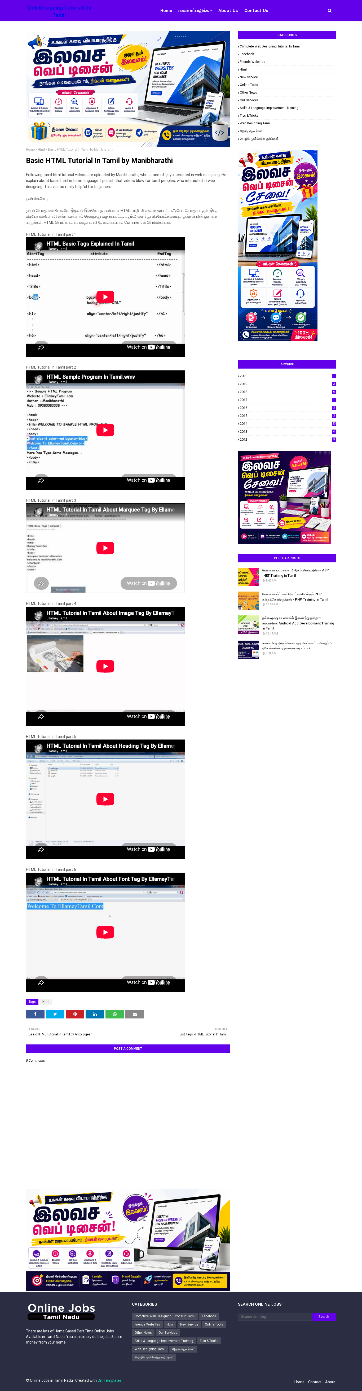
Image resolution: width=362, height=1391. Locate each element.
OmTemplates (110, 1380)
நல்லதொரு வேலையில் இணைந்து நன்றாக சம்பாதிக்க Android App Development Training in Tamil (298, 623)
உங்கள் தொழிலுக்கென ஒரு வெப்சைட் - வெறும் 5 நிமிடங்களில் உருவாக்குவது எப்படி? (297, 645)
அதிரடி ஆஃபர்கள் (251, 131)
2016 (287, 408)
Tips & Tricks (249, 115)
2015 (287, 416)
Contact (314, 1382)
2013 (287, 432)
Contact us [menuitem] (256, 10)
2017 (287, 400)
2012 (287, 439)
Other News (248, 92)
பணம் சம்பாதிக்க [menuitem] (194, 10)
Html (41, 149)
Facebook (247, 54)
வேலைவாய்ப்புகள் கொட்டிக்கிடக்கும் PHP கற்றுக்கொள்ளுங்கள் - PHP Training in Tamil (295, 596)
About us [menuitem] (228, 10)
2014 (287, 424)
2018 (287, 392)
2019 (287, 384)
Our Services (249, 100)
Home (30, 149)
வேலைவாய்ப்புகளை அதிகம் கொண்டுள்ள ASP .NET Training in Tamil (295, 573)
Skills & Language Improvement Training (269, 108)
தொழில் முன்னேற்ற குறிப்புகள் (259, 139)
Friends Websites (252, 62)
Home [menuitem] (166, 10)
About (330, 1382)
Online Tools (249, 85)
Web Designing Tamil (255, 123)
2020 (287, 376)
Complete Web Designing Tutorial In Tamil (270, 46)
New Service (249, 77)
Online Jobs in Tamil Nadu (51, 1380)
